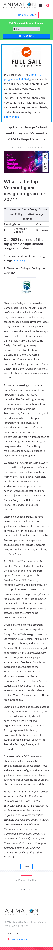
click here (19, 261)
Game (26, 866)
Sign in (14, 925)
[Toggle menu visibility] (39, 5)
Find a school (26, 14)
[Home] (19, 6)
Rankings (26, 889)
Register (24, 925)
